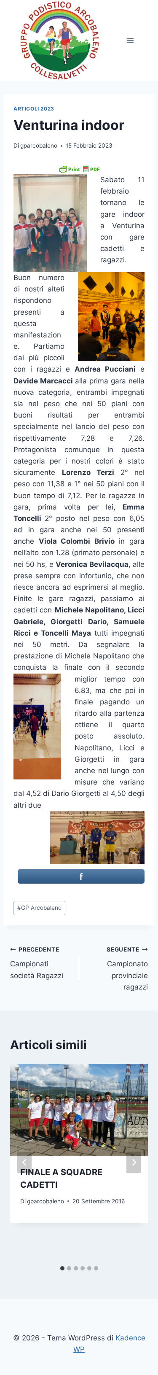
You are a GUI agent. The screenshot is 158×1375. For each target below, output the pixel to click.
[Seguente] (133, 1162)
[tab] (62, 1268)
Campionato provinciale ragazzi (127, 968)
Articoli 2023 (33, 108)
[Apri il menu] (130, 40)
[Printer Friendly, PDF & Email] (79, 169)
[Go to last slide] (24, 1162)
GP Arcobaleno (39, 907)
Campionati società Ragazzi (36, 963)
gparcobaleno (38, 145)
